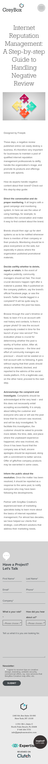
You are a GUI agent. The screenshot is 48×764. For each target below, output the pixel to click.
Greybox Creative (13, 7)
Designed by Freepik (14, 132)
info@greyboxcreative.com (24, 733)
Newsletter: (8, 665)
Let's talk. (40, 742)
